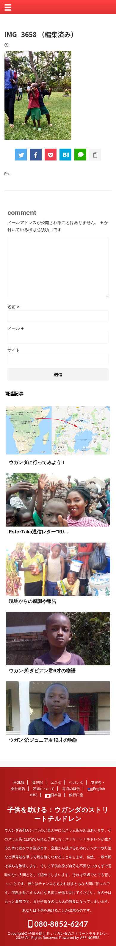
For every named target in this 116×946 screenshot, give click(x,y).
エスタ (56, 782)
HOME (19, 782)
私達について (43, 788)
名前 (13, 306)
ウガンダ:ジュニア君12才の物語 (43, 740)
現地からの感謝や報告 (33, 601)
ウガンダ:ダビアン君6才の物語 (42, 670)
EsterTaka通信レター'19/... (38, 532)
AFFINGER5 (89, 937)
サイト (13, 349)
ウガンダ (76, 782)
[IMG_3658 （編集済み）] (65, 154)
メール (15, 328)
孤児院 (37, 782)
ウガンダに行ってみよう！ (37, 462)
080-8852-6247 (60, 923)
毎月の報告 (71, 788)
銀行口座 (76, 795)
